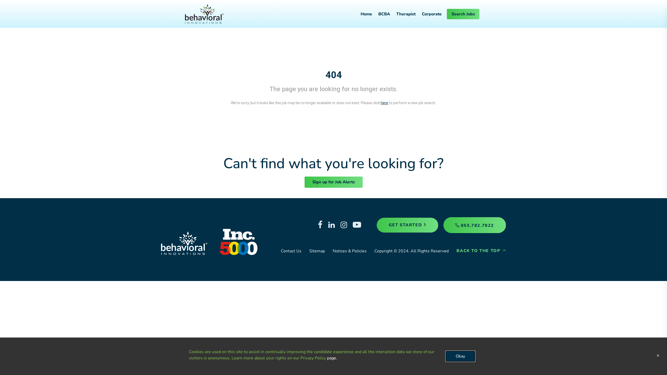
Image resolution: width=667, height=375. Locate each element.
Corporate (432, 14)
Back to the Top (479, 251)
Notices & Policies (350, 251)
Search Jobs (463, 14)
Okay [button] (460, 356)
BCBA (384, 14)
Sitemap (317, 251)
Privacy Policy (313, 358)
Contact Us (291, 251)
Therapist (406, 14)
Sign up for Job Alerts (333, 182)
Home (366, 14)
